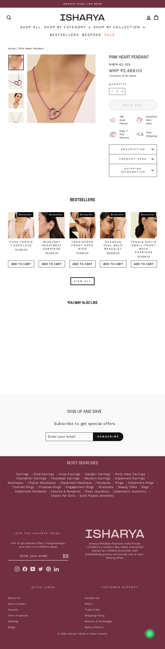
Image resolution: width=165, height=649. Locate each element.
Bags (145, 487)
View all (82, 281)
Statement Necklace (76, 483)
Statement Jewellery (130, 491)
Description (133, 149)
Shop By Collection (118, 27)
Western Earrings (97, 478)
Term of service (18, 615)
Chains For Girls (63, 495)
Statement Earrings (130, 478)
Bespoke (91, 35)
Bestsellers (64, 35)
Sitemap (13, 621)
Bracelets (106, 487)
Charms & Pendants (65, 491)
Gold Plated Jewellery (97, 495)
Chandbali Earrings (65, 478)
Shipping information (133, 170)
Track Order (92, 609)
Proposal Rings (50, 487)
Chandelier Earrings (31, 478)
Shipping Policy (95, 615)
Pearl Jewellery (97, 491)
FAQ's (88, 603)
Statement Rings (141, 483)
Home (12, 48)
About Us (14, 597)
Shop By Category (65, 27)
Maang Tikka (127, 487)
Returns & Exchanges (98, 621)
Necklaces (15, 483)
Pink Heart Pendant (31, 48)
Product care (133, 159)
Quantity (118, 84)
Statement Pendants (30, 491)
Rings (119, 483)
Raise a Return (94, 627)
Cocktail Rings (23, 487)
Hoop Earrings (69, 474)
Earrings (22, 474)
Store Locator (17, 603)
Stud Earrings (43, 474)
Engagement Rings (80, 487)
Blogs (11, 627)
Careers (13, 609)
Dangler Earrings (97, 474)
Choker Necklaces (42, 483)
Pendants (104, 483)
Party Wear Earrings (130, 474)
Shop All (30, 27)
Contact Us (92, 597)
